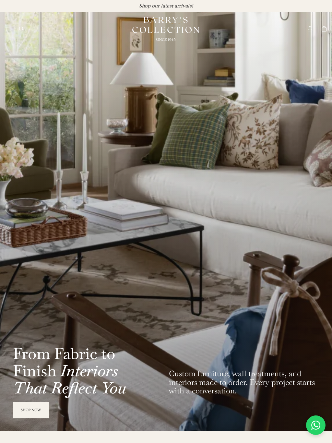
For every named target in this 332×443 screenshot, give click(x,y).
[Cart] (324, 29)
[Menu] (7, 28)
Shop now (31, 410)
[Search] (21, 29)
